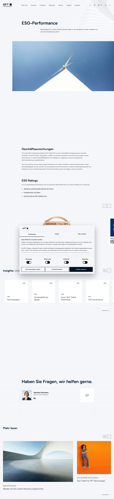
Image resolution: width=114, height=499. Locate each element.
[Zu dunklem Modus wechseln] (109, 5)
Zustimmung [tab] (32, 234)
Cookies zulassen (81, 269)
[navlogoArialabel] (7, 5)
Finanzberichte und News (32, 192)
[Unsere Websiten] (94, 5)
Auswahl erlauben (57, 269)
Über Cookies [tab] (82, 234)
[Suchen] (90, 5)
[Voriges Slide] (104, 206)
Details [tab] (57, 234)
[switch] (47, 262)
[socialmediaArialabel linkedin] (35, 398)
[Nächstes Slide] (109, 206)
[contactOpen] (87, 395)
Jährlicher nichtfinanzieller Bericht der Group (38, 189)
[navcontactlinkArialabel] (105, 5)
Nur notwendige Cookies (33, 269)
